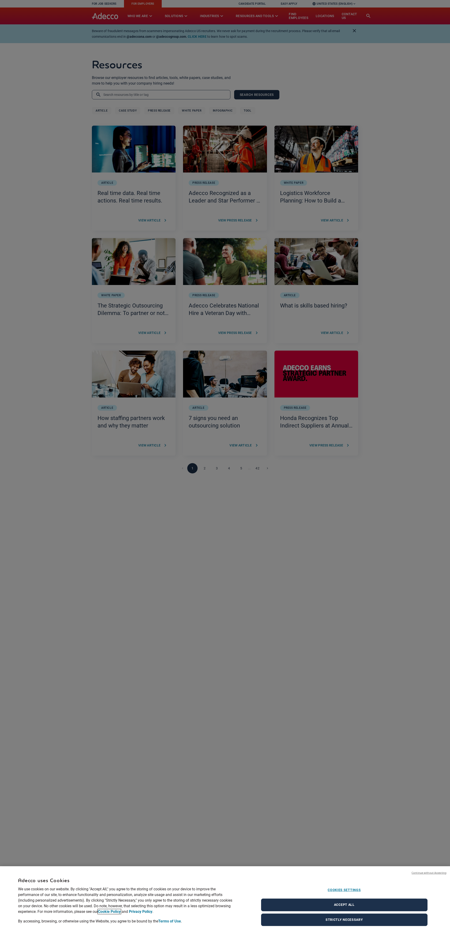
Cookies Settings (344, 890)
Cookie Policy (109, 911)
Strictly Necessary (344, 920)
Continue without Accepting (429, 872)
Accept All (344, 905)
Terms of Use (169, 921)
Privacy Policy (140, 911)
